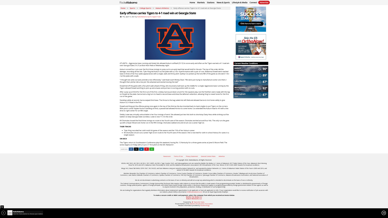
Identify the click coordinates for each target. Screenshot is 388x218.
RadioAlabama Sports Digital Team (149, 17)
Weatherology (204, 205)
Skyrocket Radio (198, 202)
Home (192, 2)
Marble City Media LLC (194, 197)
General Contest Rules (208, 156)
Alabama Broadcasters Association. (201, 204)
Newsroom (167, 156)
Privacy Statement (192, 156)
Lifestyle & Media (239, 2)
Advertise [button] (264, 2)
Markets (201, 2)
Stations (210, 2)
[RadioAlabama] (130, 2)
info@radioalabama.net (194, 192)
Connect (253, 2)
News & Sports (223, 2)
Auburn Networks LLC (194, 199)
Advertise (222, 156)
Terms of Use (178, 156)
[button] (131, 149)
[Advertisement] (251, 19)
